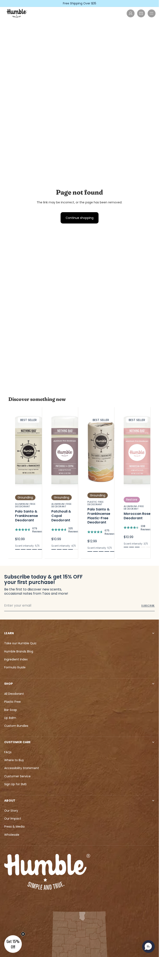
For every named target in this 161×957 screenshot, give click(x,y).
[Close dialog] (151, 410)
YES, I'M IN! (118, 504)
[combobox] (90, 490)
